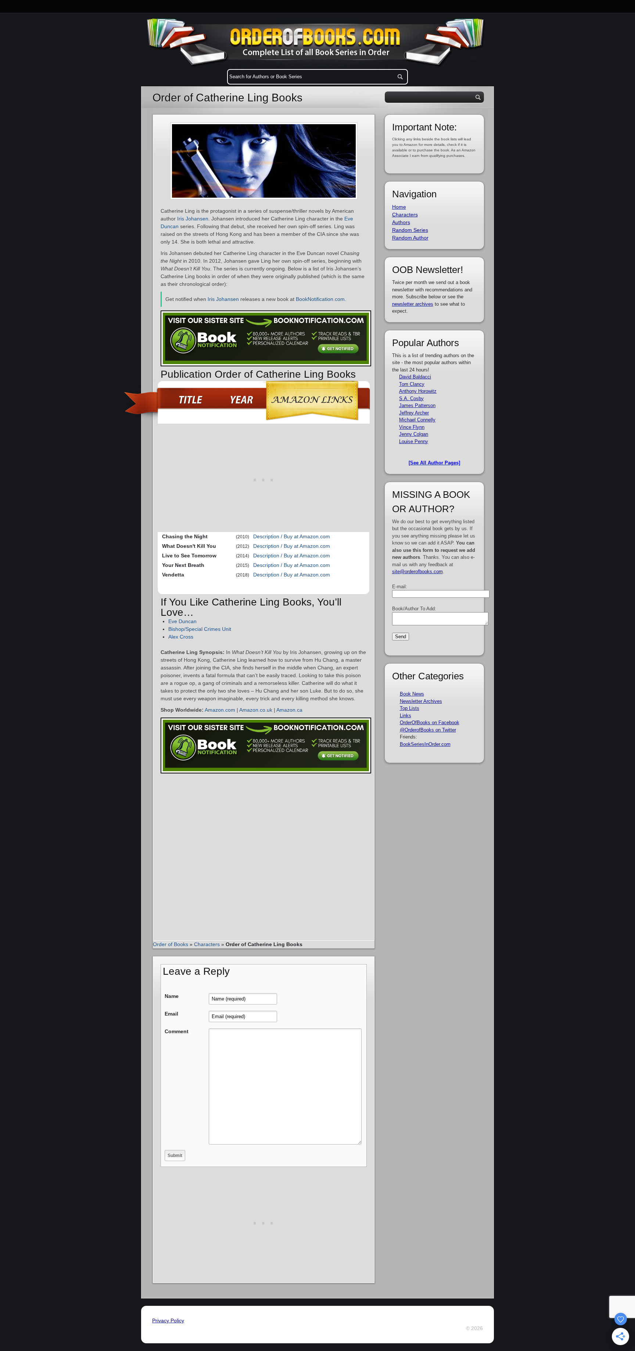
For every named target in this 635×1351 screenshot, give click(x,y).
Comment (177, 1031)
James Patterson (417, 405)
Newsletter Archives (421, 701)
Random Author (410, 238)
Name (172, 996)
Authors (401, 222)
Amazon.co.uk (255, 710)
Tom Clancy (411, 384)
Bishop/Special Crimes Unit (199, 629)
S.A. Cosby (411, 398)
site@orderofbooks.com (417, 571)
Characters (207, 944)
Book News (412, 694)
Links (405, 715)
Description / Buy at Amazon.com (291, 536)
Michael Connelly (417, 420)
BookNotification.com (320, 299)
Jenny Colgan (413, 434)
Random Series (410, 230)
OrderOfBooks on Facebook (429, 722)
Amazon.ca (289, 710)
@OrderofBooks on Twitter (428, 730)
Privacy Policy (168, 1320)
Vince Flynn (411, 427)
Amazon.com (220, 710)
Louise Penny (413, 441)
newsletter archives (412, 304)
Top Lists (409, 708)
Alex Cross (180, 637)
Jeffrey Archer (414, 413)
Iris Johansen (192, 219)
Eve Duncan (182, 621)
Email (171, 1014)
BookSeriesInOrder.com (425, 744)
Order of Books (170, 944)
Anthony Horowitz (418, 391)
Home (399, 207)
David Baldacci (415, 377)
